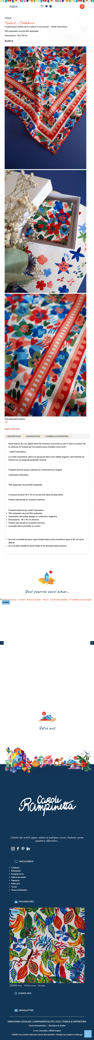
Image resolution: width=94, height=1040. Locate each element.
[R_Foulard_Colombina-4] (45, 292)
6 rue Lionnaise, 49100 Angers (47, 1030)
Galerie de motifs (18, 877)
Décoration (16, 871)
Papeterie (15, 880)
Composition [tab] (33, 436)
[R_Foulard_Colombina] (45, 168)
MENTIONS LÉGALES (19, 1021)
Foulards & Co (17, 874)
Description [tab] (13, 436)
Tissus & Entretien (19, 890)
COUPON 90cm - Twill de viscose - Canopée (27, 985)
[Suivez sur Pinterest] (23, 848)
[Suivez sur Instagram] (13, 848)
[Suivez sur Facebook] (18, 848)
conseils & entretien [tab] (57, 436)
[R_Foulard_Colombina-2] (45, 416)
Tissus (8, 18)
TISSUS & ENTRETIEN (74, 1021)
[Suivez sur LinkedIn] (28, 848)
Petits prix (15, 884)
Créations (15, 868)
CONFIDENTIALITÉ (43, 1021)
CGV (58, 1021)
